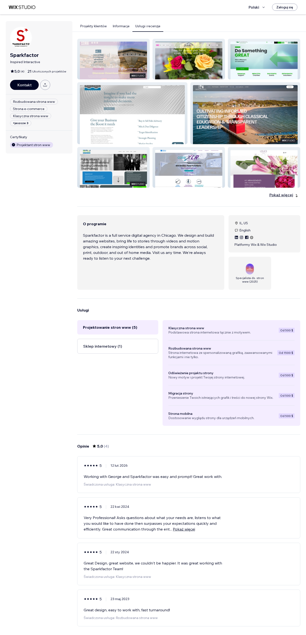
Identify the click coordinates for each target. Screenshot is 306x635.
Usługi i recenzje (147, 26)
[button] (113, 59)
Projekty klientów (93, 26)
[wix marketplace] (22, 7)
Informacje (121, 26)
